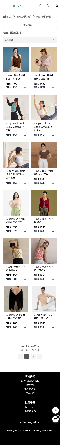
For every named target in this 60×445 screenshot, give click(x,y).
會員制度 (30, 392)
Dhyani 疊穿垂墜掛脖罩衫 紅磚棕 (15, 77)
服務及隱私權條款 (30, 381)
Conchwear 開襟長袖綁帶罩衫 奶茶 (15, 220)
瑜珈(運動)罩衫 (43, 16)
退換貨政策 (30, 388)
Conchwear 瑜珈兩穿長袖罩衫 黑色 (15, 316)
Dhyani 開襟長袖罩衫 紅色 (43, 220)
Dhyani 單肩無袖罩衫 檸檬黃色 (15, 268)
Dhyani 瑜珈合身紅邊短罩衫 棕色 (43, 172)
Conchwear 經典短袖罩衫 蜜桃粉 (43, 316)
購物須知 (30, 385)
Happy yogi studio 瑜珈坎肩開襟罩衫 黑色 (15, 127)
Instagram (30, 410)
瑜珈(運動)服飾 (24, 16)
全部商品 (7, 16)
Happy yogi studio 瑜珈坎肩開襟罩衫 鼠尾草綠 (15, 174)
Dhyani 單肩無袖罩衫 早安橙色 (43, 268)
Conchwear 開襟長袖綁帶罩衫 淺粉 (43, 77)
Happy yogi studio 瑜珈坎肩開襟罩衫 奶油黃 (43, 127)
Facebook (30, 407)
